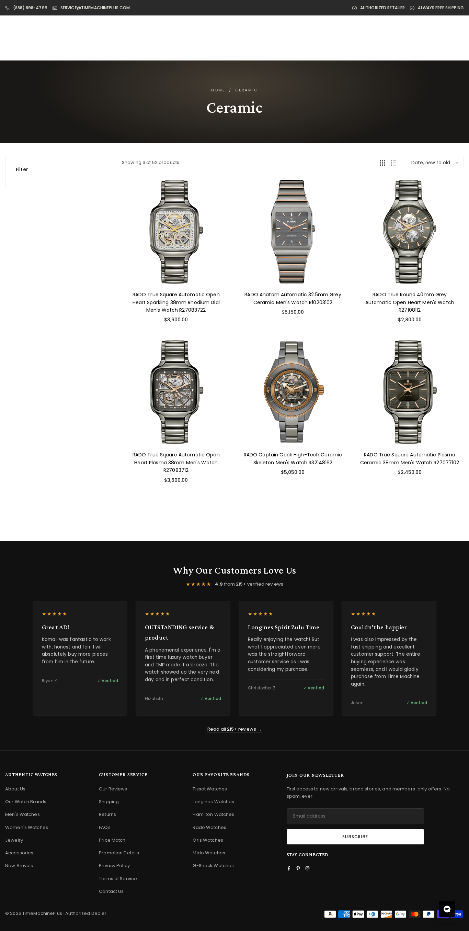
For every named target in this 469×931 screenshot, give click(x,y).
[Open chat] (447, 909)
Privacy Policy (114, 865)
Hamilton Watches (213, 814)
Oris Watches (208, 840)
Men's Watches (22, 814)
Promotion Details (119, 853)
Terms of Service (118, 878)
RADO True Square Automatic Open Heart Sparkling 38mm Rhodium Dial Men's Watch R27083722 (176, 302)
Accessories (19, 853)
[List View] (393, 163)
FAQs (105, 827)
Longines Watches (213, 801)
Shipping (109, 801)
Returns (107, 814)
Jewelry (14, 840)
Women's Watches (26, 827)
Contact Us (111, 891)
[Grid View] (382, 163)
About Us (15, 789)
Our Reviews (113, 789)
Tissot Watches (210, 789)
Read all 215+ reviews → (234, 729)
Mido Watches (209, 853)
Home (218, 90)
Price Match (112, 840)
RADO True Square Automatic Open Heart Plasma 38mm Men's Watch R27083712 (176, 462)
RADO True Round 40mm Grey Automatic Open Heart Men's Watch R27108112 (409, 302)
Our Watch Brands (25, 801)
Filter (22, 169)
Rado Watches (209, 827)
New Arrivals (19, 865)
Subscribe (355, 837)
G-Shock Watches (213, 865)
